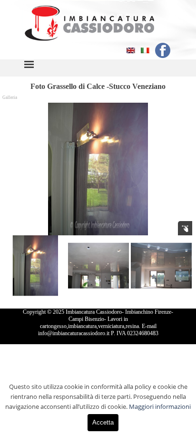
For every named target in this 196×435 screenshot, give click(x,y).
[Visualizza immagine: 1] (35, 265)
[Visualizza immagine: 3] (161, 265)
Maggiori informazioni (160, 406)
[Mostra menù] (29, 64)
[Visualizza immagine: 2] (98, 265)
